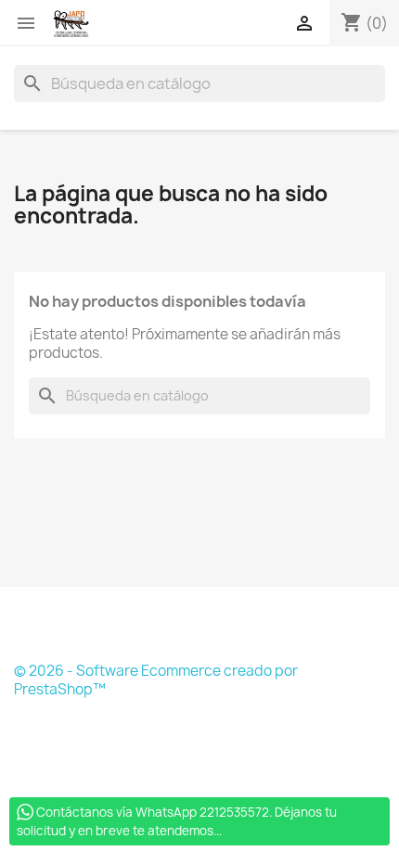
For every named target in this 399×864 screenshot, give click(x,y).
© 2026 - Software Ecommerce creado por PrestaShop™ (156, 680)
